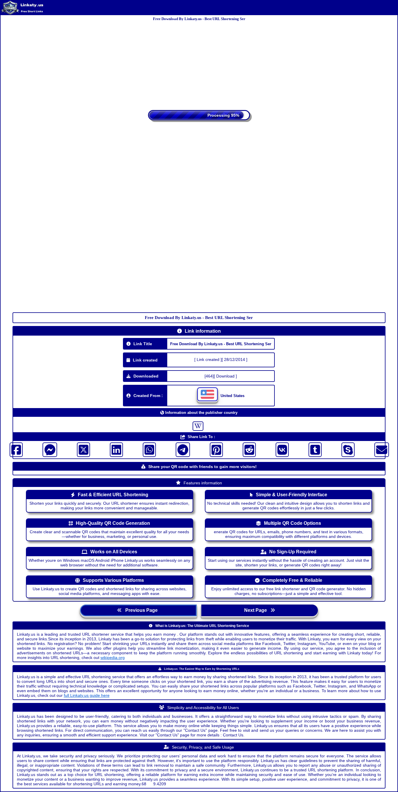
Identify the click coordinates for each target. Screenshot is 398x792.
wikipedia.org (113, 650)
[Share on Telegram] (183, 442)
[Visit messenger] (50, 442)
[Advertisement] (199, 63)
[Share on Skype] (348, 442)
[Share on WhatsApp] (149, 442)
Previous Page (141, 602)
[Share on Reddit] (249, 442)
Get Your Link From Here (202, 123)
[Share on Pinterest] (216, 442)
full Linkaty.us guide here (87, 687)
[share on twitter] (83, 442)
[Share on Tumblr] (315, 442)
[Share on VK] (282, 442)
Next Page (257, 602)
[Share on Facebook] (16, 442)
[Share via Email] (381, 442)
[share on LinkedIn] (116, 442)
